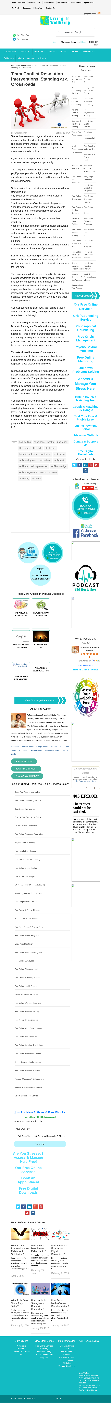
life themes (50, 448)
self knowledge (58, 466)
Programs (21, 1349)
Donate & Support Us (85, 443)
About (27, 1352)
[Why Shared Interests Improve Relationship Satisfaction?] (20, 1239)
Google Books (42, 747)
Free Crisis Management (85, 338)
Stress (63, 52)
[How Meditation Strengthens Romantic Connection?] (40, 1294)
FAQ (21, 1354)
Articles (41, 58)
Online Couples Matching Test (85, 398)
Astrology (44, 1349)
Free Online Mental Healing (26, 868)
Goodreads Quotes (92, 788)
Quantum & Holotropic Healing (27, 859)
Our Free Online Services (28, 1170)
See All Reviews (85, 665)
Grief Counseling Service (85, 317)
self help (23, 466)
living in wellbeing (28, 454)
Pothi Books (23, 750)
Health (52, 52)
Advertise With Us (85, 435)
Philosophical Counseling (86, 328)
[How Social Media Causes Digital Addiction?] (60, 1294)
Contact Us (50, 8)
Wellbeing (38, 52)
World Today (76, 2)
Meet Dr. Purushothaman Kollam (28, 1087)
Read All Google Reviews (85, 670)
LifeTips (74, 52)
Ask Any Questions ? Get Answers (29, 1079)
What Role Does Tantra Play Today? (19, 1303)
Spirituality (88, 2)
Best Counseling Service (25, 809)
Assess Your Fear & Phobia (26, 918)
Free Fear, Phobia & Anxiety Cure (29, 927)
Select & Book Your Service (26, 1096)
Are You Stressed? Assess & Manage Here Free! (28, 1157)
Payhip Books (36, 750)
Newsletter (21, 1346)
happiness (39, 442)
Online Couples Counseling (26, 826)
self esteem (45, 460)
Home (14, 2)
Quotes (30, 58)
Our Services (62, 2)
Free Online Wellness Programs (28, 1003)
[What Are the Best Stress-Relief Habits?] (40, 1239)
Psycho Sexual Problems (86, 349)
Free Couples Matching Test (26, 902)
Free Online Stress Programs (27, 935)
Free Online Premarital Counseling (29, 834)
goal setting (25, 442)
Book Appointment (26, 769)
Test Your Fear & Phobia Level (85, 418)
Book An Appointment (28, 1180)
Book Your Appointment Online (27, 792)
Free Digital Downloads (28, 1190)
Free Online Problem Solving (27, 1011)
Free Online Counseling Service (28, 800)
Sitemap (58, 1398)
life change (24, 448)
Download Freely (44, 1352)
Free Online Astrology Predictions (29, 1045)
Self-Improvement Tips (26, 66)
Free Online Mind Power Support (28, 1028)
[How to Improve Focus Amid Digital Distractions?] (60, 1239)
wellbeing (24, 478)
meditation (45, 454)
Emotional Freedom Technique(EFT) (30, 885)
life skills (37, 448)
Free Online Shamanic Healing (27, 969)
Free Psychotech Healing (25, 851)
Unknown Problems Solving (85, 369)
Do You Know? (34, 2)
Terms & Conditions (67, 1366)
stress (43, 472)
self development (28, 460)
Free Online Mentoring (85, 359)
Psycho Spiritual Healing (25, 843)
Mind (19, 58)
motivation (59, 454)
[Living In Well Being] (55, 23)
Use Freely (16, 8)
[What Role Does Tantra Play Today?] (20, 1294)
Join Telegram (22, 39)
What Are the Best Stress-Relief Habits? (38, 1248)
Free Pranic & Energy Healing (27, 910)
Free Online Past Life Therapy (27, 1070)
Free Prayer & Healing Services (28, 978)
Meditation (88, 52)
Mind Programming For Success (28, 893)
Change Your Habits (27, 776)
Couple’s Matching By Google (85, 408)
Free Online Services (44, 1346)
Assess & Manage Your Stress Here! (85, 383)
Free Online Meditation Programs (28, 952)
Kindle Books (56, 747)
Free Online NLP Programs (26, 1037)
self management (28, 472)
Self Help (25, 52)
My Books (15, 747)
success (53, 472)
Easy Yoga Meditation (24, 944)
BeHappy (8, 58)
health (50, 442)
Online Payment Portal (86, 427)
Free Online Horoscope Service (28, 1054)
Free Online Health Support (26, 986)
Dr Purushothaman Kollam (86, 781)
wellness (36, 478)
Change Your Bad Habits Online (28, 817)
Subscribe (40, 1144)
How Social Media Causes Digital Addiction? (60, 1303)
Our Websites (49, 2)
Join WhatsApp (23, 35)
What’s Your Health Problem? (27, 994)
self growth (59, 460)
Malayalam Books (52, 750)
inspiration (62, 442)
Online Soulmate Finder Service (28, 1062)
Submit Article (24, 761)
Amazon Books (28, 747)
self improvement (39, 466)
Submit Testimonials (44, 1354)
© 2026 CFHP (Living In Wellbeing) (23, 1398)
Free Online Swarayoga (24, 961)
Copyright (44, 1357)
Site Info (21, 2)
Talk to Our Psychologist (25, 876)
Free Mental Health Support (26, 1020)
